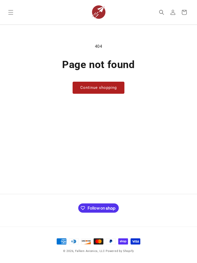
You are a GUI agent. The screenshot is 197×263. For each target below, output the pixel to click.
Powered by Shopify (120, 251)
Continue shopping (98, 87)
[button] (10, 12)
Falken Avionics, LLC (90, 251)
